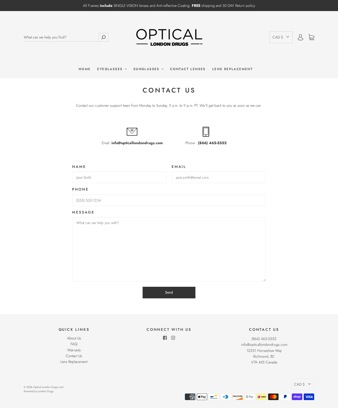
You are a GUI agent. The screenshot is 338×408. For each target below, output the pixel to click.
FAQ (74, 344)
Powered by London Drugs (39, 391)
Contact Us (74, 355)
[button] (281, 37)
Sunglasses (147, 69)
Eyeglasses (110, 69)
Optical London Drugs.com (48, 387)
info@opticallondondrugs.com (264, 344)
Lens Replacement (232, 69)
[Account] (300, 37)
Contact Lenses (188, 69)
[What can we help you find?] (61, 37)
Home (85, 69)
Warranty (74, 350)
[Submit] (103, 37)
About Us (74, 338)
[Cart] (311, 37)
